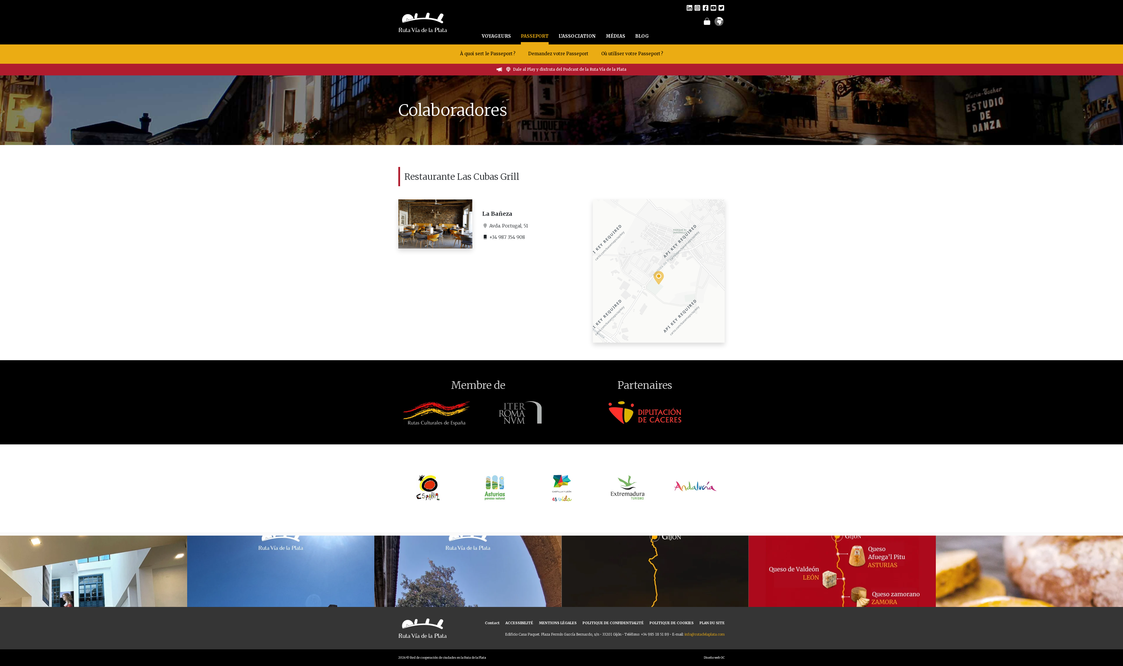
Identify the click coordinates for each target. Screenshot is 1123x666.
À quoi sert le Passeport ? (487, 53)
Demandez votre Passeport (559, 53)
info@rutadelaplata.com (705, 634)
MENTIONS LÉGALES (558, 623)
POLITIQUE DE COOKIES (672, 623)
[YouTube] (713, 7)
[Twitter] (721, 7)
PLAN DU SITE (712, 623)
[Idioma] (719, 23)
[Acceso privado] (707, 21)
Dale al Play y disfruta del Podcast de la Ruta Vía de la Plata (569, 69)
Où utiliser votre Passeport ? (632, 53)
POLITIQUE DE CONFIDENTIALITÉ (613, 623)
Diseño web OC (714, 658)
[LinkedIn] (689, 7)
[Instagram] (697, 7)
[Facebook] (705, 7)
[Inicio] (422, 21)
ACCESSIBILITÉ (519, 623)
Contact (492, 623)
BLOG (642, 36)
